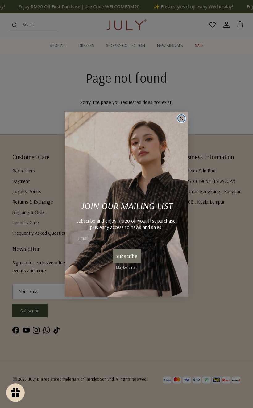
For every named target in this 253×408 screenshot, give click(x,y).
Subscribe (127, 256)
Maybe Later (126, 266)
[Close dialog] (181, 118)
